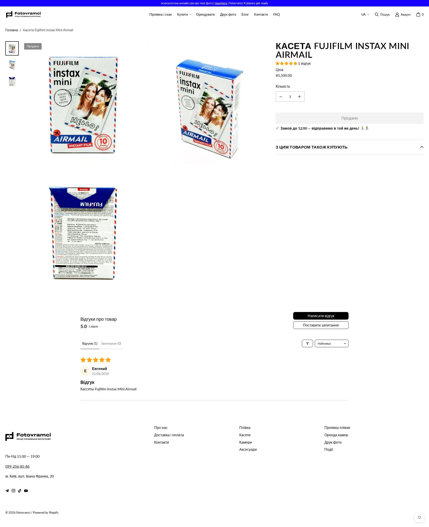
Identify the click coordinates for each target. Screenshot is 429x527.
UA (363, 14)
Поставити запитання (321, 325)
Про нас (161, 427)
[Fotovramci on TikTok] (20, 491)
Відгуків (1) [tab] (89, 343)
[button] (184, 14)
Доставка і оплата (169, 435)
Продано (349, 118)
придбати (221, 3)
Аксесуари (248, 449)
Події (328, 449)
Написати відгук (321, 316)
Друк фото (333, 442)
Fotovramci (23, 512)
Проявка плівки (337, 427)
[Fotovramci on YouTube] (26, 491)
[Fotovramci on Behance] (7, 491)
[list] (145, 164)
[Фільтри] (307, 343)
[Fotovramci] (23, 14)
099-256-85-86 (17, 466)
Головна (11, 30)
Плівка (244, 427)
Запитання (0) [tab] (111, 343)
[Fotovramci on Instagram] (13, 491)
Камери (245, 442)
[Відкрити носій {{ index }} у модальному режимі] (83, 102)
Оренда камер (336, 435)
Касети (244, 435)
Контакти (161, 442)
